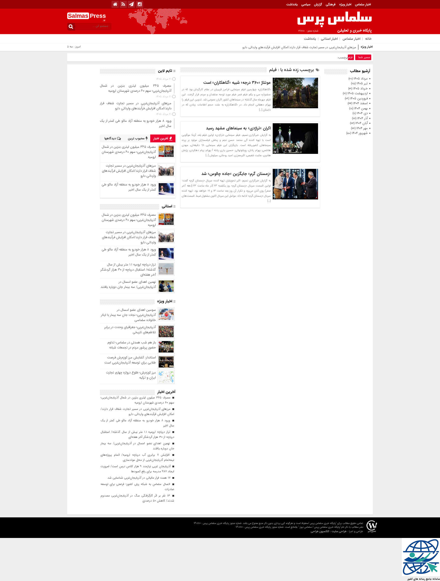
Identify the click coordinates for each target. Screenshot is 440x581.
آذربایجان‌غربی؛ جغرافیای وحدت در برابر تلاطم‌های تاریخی (130, 330)
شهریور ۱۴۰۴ (360, 133)
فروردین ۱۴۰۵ (359, 98)
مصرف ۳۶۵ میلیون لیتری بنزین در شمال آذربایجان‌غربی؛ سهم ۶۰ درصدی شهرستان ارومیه (129, 152)
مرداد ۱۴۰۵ (360, 78)
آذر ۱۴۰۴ (362, 118)
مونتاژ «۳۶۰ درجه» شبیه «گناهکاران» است (237, 82)
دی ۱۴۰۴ (362, 113)
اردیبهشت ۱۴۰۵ (357, 93)
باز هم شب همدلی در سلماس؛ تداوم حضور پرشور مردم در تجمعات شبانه (131, 345)
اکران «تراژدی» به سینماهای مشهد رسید (238, 128)
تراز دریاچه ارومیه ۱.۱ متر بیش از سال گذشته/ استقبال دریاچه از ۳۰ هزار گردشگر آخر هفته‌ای (128, 269)
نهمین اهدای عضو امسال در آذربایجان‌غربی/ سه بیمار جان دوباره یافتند (128, 284)
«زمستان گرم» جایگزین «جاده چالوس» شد (236, 174)
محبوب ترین (137, 138)
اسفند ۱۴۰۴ (360, 103)
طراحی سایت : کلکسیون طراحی (329, 531)
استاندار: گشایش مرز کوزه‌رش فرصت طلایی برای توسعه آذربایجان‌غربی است (130, 360)
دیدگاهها (110, 138)
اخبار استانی (329, 39)
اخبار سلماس (363, 4)
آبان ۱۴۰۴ (361, 123)
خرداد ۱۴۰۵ (360, 88)
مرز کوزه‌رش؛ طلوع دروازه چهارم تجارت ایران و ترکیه (131, 375)
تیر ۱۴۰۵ (362, 83)
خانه (368, 39)
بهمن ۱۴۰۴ (361, 108)
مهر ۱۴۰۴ (362, 128)
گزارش (318, 4)
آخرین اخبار (161, 138)
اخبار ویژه (345, 4)
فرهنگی (331, 4)
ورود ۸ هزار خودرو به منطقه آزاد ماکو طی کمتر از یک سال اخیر (129, 187)
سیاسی (305, 4)
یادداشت (292, 4)
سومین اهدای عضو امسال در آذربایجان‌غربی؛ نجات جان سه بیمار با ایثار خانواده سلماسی (128, 315)
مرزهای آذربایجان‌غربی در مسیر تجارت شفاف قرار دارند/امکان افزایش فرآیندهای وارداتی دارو (299, 47)
